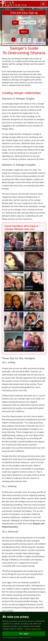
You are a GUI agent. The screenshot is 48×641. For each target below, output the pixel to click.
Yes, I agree (23, 633)
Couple (32, 22)
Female (23, 22)
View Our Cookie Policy (33, 629)
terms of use (40, 43)
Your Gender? (24, 18)
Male (15, 22)
